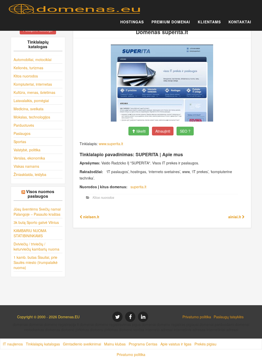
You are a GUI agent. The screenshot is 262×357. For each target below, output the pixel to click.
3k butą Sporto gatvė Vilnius (36, 222)
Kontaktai (239, 21)
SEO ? (185, 131)
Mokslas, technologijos (32, 117)
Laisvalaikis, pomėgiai (31, 100)
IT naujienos (13, 343)
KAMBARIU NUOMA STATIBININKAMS (30, 233)
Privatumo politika (196, 316)
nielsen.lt (90, 216)
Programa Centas (143, 343)
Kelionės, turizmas (28, 67)
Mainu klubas (115, 343)
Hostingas (132, 21)
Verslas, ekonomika (29, 158)
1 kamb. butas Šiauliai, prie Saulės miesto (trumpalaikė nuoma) (36, 262)
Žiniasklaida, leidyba (30, 174)
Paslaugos (22, 133)
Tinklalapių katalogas (43, 343)
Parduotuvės (24, 125)
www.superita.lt (111, 143)
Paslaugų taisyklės (229, 316)
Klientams (209, 21)
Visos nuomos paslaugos (40, 194)
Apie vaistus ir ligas (175, 343)
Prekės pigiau (205, 343)
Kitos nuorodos (26, 75)
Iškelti (140, 131)
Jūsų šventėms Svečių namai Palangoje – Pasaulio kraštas (37, 211)
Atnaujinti (162, 131)
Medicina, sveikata (28, 108)
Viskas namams (26, 166)
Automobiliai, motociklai (32, 59)
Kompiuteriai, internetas (33, 84)
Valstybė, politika (27, 149)
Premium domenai (170, 21)
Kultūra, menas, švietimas (34, 92)
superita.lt (138, 186)
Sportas (20, 141)
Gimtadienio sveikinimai (82, 343)
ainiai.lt (235, 216)
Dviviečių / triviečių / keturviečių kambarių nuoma (36, 246)
